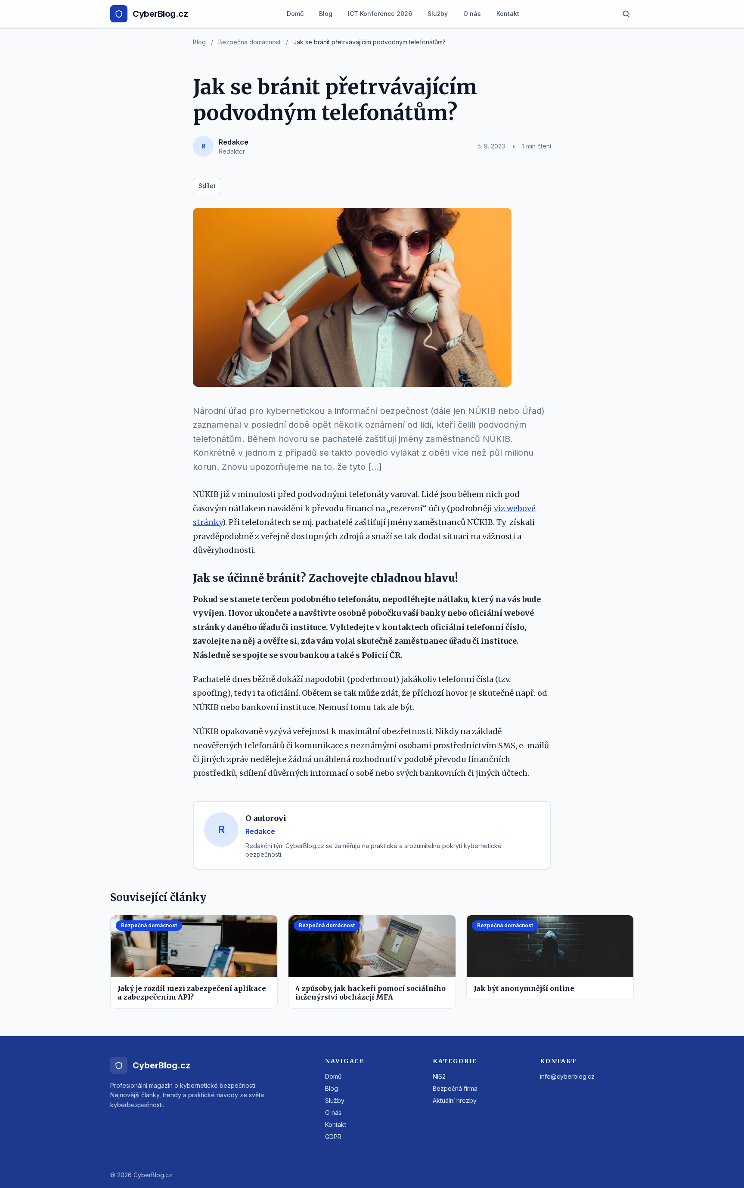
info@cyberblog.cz (567, 1076)
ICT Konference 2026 (380, 13)
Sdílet (207, 185)
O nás (472, 13)
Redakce (233, 142)
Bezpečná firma (455, 1088)
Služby (438, 13)
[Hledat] (626, 14)
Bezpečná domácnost (249, 42)
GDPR (333, 1136)
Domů (295, 13)
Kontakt (507, 13)
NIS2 (439, 1076)
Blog (325, 13)
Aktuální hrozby (455, 1100)
